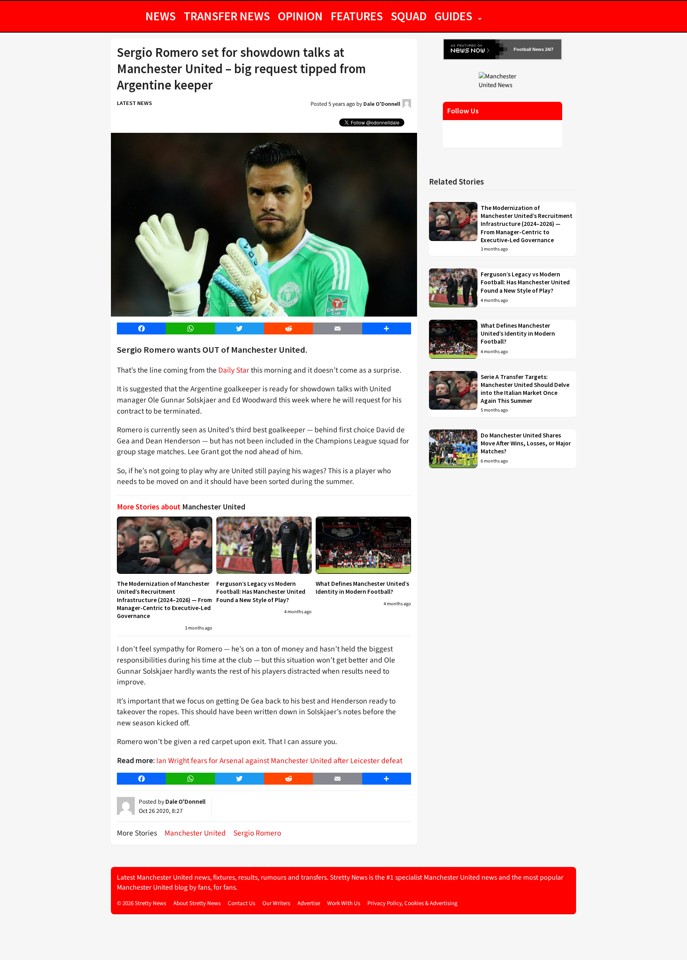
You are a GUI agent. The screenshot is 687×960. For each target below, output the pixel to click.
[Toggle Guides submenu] (479, 16)
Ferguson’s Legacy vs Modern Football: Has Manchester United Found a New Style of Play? (260, 592)
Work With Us (343, 903)
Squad (409, 15)
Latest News (134, 103)
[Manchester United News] (502, 80)
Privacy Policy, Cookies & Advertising (412, 903)
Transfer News (227, 15)
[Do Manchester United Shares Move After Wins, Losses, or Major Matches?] (453, 448)
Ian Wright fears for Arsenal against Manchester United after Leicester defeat (279, 760)
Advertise (308, 903)
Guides (453, 15)
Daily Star (233, 370)
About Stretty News (197, 903)
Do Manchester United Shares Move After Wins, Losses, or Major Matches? (526, 443)
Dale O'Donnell (381, 103)
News (161, 15)
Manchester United (195, 833)
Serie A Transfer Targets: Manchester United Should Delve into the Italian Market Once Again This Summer (525, 389)
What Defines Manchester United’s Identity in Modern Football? (362, 587)
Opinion (300, 15)
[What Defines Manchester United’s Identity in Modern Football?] (363, 545)
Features (357, 15)
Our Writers (276, 903)
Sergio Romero (257, 833)
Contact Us (241, 903)
